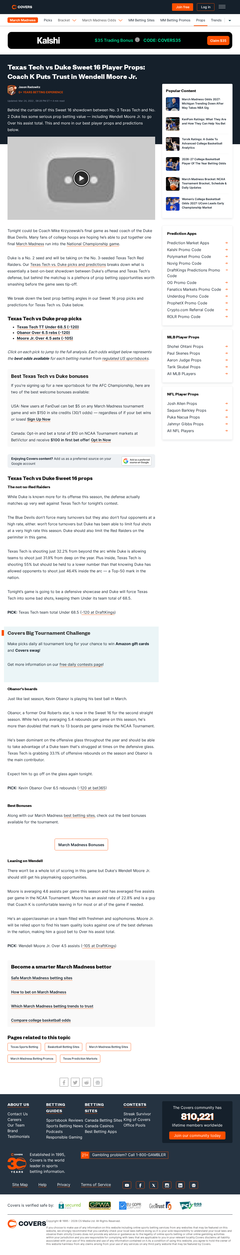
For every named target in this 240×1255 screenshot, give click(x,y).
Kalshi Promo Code (184, 249)
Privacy (63, 1184)
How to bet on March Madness (38, 992)
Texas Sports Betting (24, 1047)
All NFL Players (180, 430)
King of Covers (137, 1119)
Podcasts (54, 1131)
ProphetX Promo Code (187, 303)
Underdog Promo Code (188, 296)
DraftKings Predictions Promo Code (193, 273)
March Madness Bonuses (81, 844)
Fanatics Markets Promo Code (194, 289)
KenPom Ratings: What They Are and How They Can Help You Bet (204, 121)
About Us (18, 1104)
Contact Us (18, 1114)
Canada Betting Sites (103, 1120)
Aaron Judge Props (184, 360)
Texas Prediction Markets (80, 1058)
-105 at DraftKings (98, 945)
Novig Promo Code (184, 263)
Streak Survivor (137, 1114)
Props (200, 20)
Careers (14, 1119)
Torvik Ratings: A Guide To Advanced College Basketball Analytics (202, 143)
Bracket (64, 20)
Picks (48, 20)
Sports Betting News (64, 1125)
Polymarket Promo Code (189, 256)
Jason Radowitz (29, 87)
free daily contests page (81, 664)
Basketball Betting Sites (63, 1047)
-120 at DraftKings (98, 612)
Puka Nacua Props (183, 417)
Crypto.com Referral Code (190, 309)
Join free (182, 7)
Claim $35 (218, 41)
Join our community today (197, 1135)
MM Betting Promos (175, 20)
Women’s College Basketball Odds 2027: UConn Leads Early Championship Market (203, 203)
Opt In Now (101, 440)
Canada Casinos (99, 1125)
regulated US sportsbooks (125, 358)
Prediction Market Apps (188, 242)
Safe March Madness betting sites (41, 978)
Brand (13, 1130)
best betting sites (79, 815)
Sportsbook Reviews (64, 1120)
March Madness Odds (99, 20)
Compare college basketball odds (41, 1020)
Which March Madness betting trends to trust (52, 1006)
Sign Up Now (38, 419)
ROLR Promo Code (183, 316)
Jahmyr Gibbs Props (185, 424)
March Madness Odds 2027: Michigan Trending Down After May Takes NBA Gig (203, 103)
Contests (135, 1104)
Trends (216, 20)
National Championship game (93, 243)
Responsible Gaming (64, 1137)
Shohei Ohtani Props (185, 346)
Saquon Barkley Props (186, 410)
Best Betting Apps (101, 1131)
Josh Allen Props (182, 403)
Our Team (16, 1125)
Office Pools (134, 1125)
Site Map (20, 1184)
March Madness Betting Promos (32, 1058)
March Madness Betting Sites (108, 1047)
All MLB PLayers (181, 373)
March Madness (30, 243)
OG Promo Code (181, 282)
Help (42, 1184)
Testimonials (19, 1136)
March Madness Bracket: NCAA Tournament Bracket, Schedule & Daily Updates (204, 183)
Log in (205, 7)
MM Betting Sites (141, 20)
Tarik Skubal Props (183, 366)
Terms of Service (96, 1184)
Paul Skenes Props (183, 353)
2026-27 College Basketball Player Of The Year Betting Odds (204, 161)
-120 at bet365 (92, 788)
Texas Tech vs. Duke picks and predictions (68, 264)
